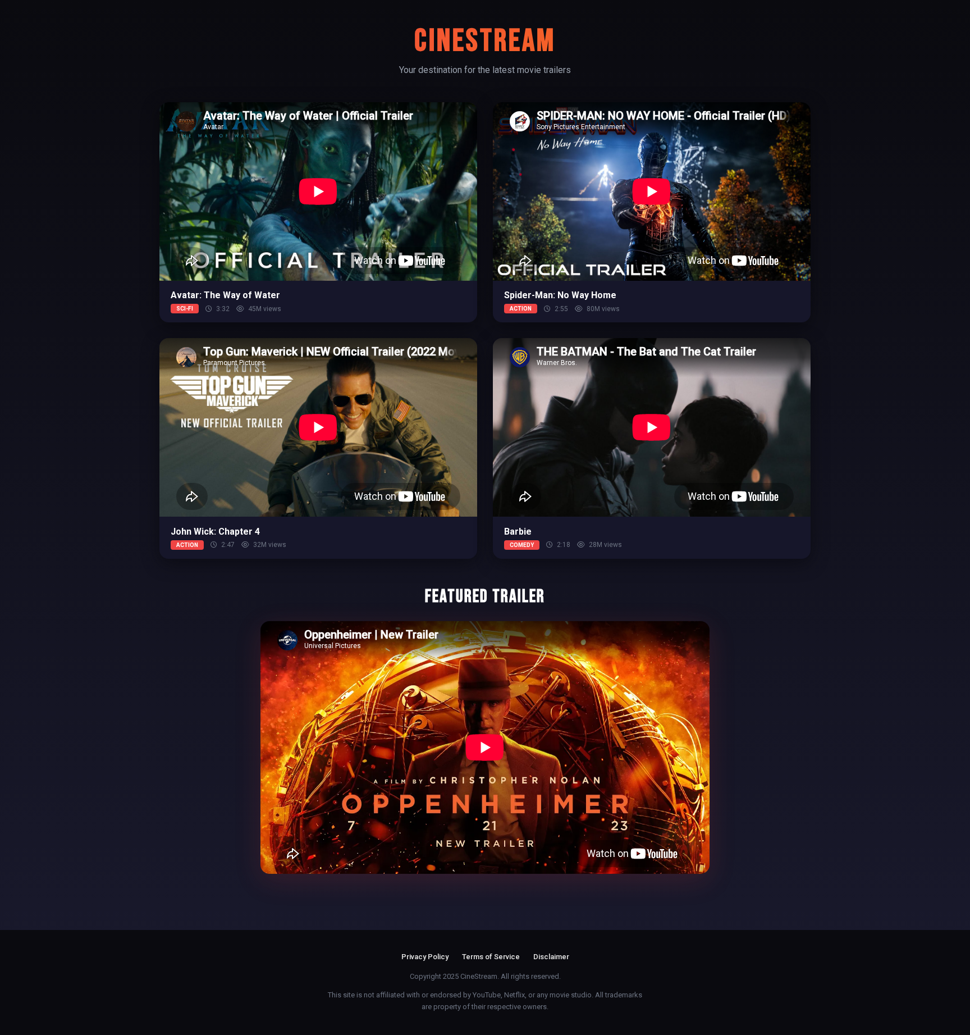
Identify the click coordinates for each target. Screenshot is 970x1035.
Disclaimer (551, 956)
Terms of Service (491, 956)
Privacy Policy (425, 956)
